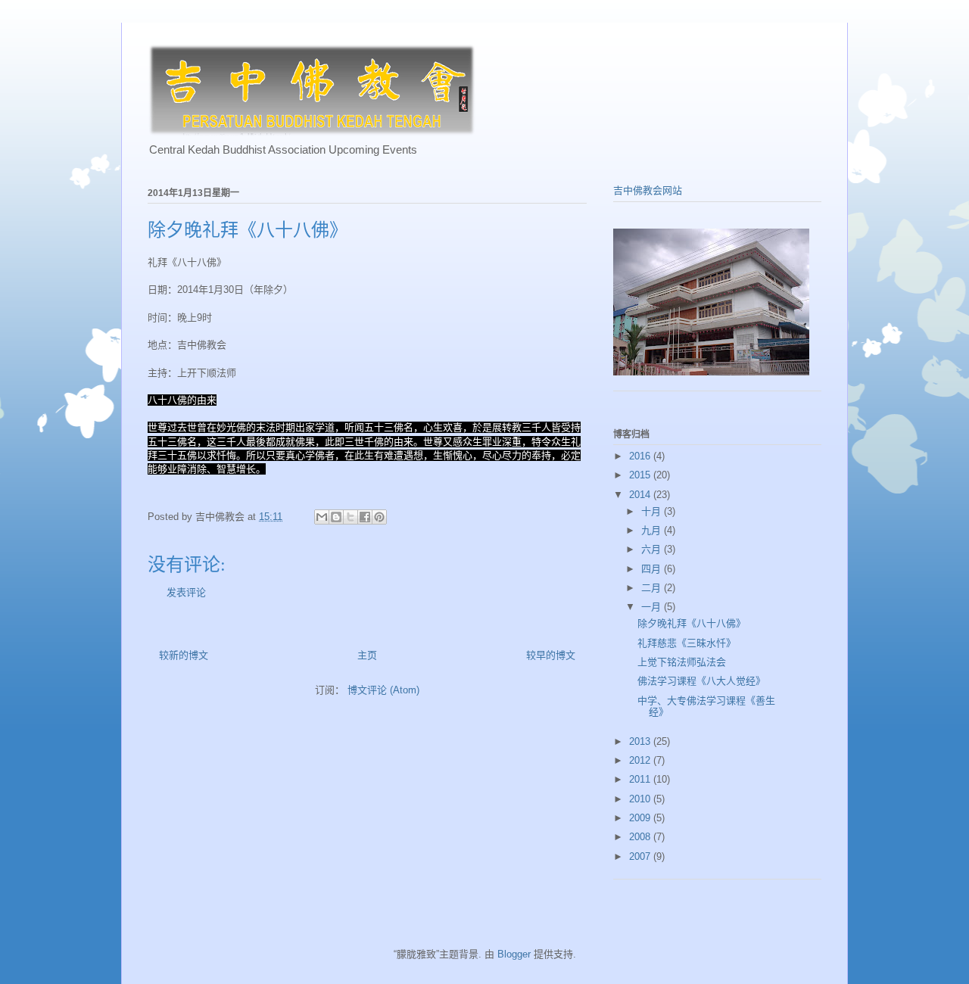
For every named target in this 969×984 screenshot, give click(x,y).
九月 (652, 530)
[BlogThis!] (336, 517)
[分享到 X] (350, 517)
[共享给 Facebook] (364, 517)
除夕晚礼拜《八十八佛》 (691, 623)
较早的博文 (550, 655)
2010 (641, 799)
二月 (652, 587)
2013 (641, 741)
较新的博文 (183, 655)
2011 (641, 779)
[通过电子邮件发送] (321, 517)
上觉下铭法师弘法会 (681, 662)
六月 (652, 549)
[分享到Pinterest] (379, 517)
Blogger (514, 954)
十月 (652, 511)
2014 (641, 494)
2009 (641, 818)
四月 (652, 569)
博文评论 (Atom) (383, 690)
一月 (652, 606)
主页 (367, 655)
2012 (641, 760)
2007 (641, 856)
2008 (641, 836)
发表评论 (186, 592)
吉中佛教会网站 (647, 190)
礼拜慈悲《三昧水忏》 (686, 643)
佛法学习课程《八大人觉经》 (701, 681)
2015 (641, 475)
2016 (641, 456)
